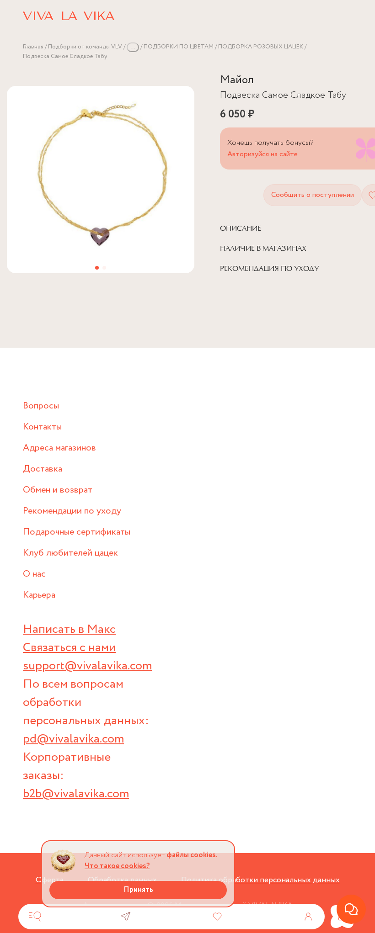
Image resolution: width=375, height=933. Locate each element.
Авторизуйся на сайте (262, 154)
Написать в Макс (69, 629)
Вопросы (41, 406)
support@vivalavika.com (87, 666)
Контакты (42, 427)
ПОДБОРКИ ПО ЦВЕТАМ (179, 46)
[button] (97, 268)
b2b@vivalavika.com (76, 794)
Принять (138, 890)
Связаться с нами (69, 648)
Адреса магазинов (59, 448)
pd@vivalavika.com (73, 739)
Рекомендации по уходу (72, 511)
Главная (33, 46)
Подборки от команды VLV (85, 46)
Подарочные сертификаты (76, 532)
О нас (34, 574)
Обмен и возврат (57, 490)
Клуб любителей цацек (70, 553)
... (132, 46)
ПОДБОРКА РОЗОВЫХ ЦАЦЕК (260, 46)
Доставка (42, 469)
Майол (237, 80)
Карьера (39, 595)
